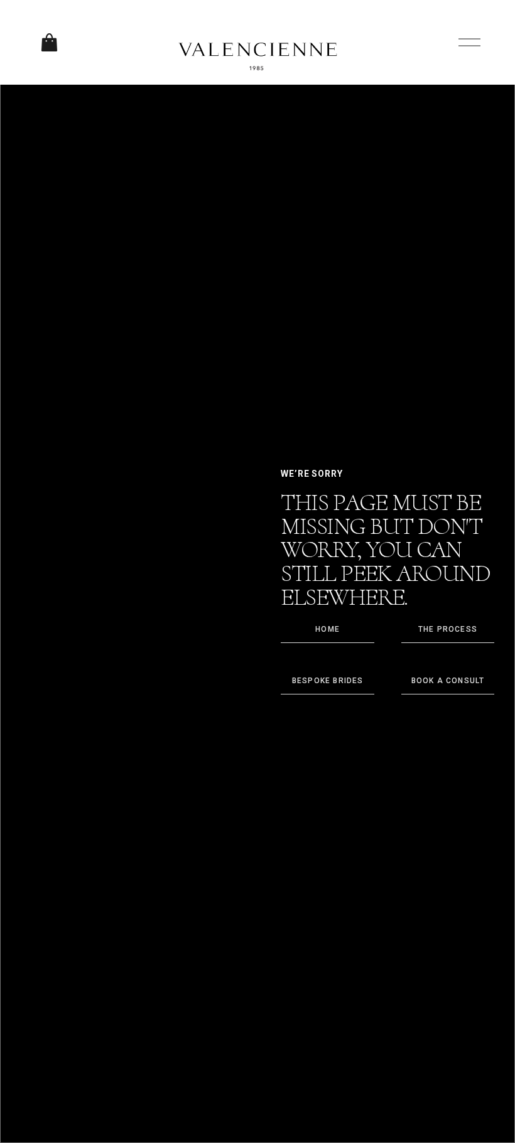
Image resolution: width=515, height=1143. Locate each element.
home (327, 629)
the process (447, 629)
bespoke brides (328, 680)
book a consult (448, 680)
